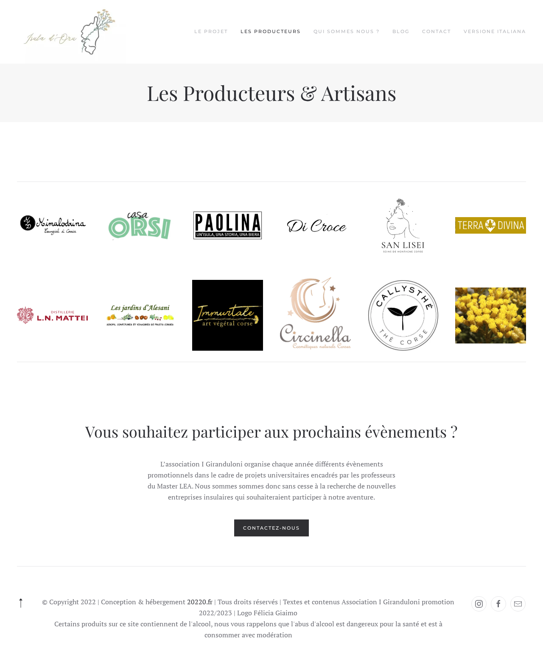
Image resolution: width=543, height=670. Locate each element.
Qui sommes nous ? (346, 31)
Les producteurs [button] (271, 31)
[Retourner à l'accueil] (71, 32)
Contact (436, 31)
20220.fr (200, 601)
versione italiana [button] (495, 31)
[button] (21, 603)
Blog (400, 31)
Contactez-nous (271, 528)
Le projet (211, 31)
